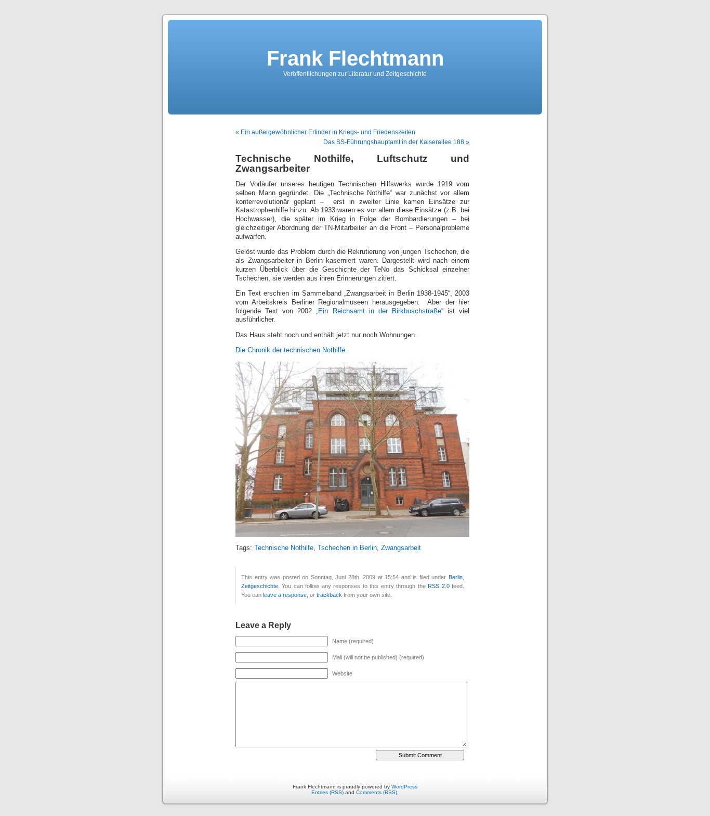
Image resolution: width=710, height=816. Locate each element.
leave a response (285, 595)
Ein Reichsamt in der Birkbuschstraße (379, 311)
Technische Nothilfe (283, 548)
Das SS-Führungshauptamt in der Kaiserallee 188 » (396, 142)
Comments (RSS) (376, 792)
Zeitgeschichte (259, 586)
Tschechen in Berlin (347, 548)
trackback (329, 595)
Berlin (456, 577)
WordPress (404, 786)
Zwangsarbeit (401, 548)
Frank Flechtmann (355, 58)
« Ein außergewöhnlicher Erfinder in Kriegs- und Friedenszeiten (325, 132)
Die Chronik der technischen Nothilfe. (291, 350)
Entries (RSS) (327, 792)
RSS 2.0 (438, 586)
